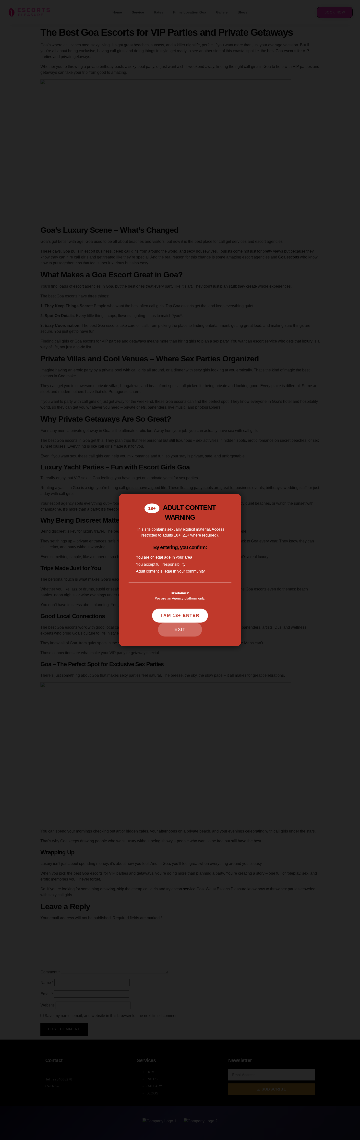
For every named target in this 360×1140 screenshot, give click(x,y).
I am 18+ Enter (180, 615)
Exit (180, 629)
